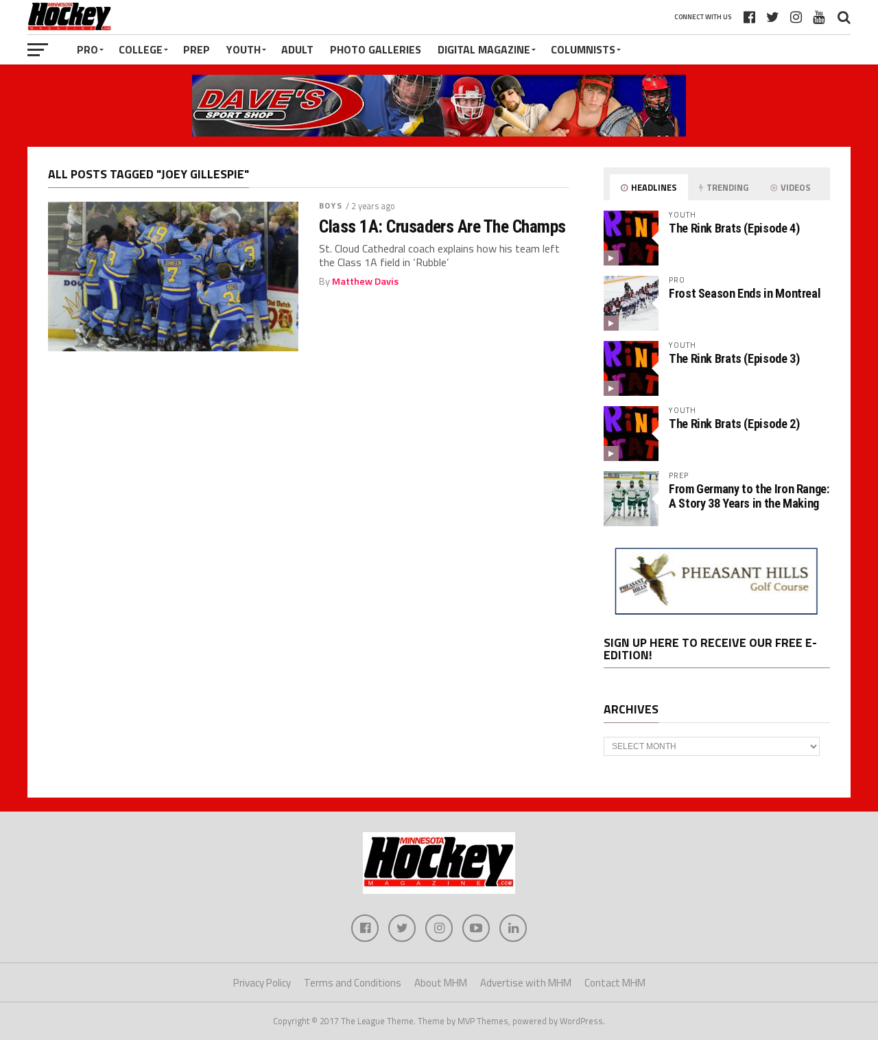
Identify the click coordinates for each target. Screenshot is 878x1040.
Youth (243, 49)
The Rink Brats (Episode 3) (734, 358)
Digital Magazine (484, 49)
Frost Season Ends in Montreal (744, 293)
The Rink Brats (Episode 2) (734, 423)
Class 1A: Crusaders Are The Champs (442, 226)
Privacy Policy (262, 983)
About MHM (440, 983)
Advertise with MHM (525, 983)
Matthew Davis (365, 281)
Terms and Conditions (352, 983)
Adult (297, 49)
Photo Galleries (375, 49)
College (141, 49)
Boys (330, 205)
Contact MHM (614, 983)
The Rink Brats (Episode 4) (734, 228)
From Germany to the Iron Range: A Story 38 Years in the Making (749, 496)
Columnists (583, 49)
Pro (87, 49)
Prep (196, 49)
